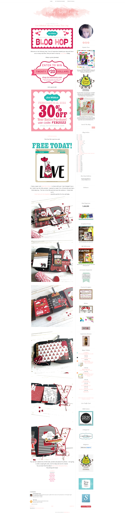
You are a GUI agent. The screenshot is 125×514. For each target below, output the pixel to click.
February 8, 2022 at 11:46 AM (37, 496)
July (80, 145)
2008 (79, 170)
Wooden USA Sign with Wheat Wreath (86, 389)
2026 (79, 134)
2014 (79, 163)
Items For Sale (70, 1)
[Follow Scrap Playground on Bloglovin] (86, 448)
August (80, 144)
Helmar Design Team (86, 369)
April (80, 149)
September (81, 143)
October (81, 142)
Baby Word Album (46, 186)
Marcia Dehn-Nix (52, 479)
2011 (79, 166)
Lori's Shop (63, 53)
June (80, 147)
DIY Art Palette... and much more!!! (86, 370)
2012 (79, 165)
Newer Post (32, 506)
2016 (79, 160)
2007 (79, 171)
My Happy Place (86, 372)
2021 (79, 155)
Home (51, 1)
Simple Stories (86, 391)
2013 (79, 164)
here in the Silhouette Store (59, 465)
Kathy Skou (52, 473)
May (80, 148)
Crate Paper (86, 384)
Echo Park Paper (86, 381)
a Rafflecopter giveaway (52, 136)
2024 (79, 137)
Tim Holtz (86, 357)
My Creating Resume (60, 1)
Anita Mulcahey (52, 475)
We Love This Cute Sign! (86, 382)
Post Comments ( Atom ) (39, 508)
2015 (79, 161)
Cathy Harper (52, 478)
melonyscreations (36, 493)
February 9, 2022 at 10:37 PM (37, 502)
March (80, 150)
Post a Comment (34, 504)
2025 (79, 136)
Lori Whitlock (52, 470)
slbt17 (34, 499)
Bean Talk (86, 388)
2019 (79, 158)
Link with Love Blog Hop (86, 68)
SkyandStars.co (67, 512)
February (81, 152)
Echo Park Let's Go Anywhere (42, 194)
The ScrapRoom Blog (86, 361)
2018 (79, 159)
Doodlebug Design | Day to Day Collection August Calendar (89, 374)
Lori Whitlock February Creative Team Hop (86, 153)
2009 (79, 169)
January (80, 154)
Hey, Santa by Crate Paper (86, 385)
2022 (79, 139)
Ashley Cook (52, 476)
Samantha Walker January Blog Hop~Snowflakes (86, 92)
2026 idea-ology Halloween (86, 358)
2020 (79, 156)
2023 (79, 138)
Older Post (72, 506)
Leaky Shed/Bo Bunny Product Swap (86, 116)
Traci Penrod (52, 472)
